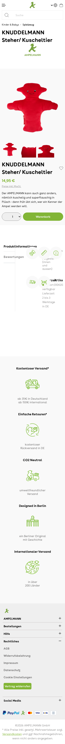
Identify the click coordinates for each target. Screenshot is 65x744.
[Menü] (4, 5)
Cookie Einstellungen (18, 677)
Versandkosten (12, 734)
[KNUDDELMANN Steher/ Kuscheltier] (32, 108)
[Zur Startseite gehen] (32, 5)
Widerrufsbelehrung (17, 655)
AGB (6, 648)
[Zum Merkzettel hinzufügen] (61, 168)
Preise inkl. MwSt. (11, 186)
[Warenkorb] (61, 5)
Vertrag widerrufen (17, 686)
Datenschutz (12, 670)
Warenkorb (43, 216)
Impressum (11, 663)
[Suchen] (8, 15)
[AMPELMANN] (32, 49)
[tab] (9, 246)
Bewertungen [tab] (9, 257)
